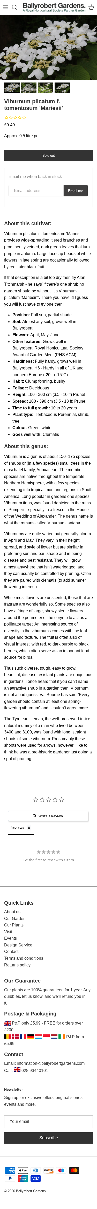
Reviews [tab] (17, 827)
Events (10, 938)
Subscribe (48, 1138)
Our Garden (15, 918)
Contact (11, 951)
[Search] (17, 7)
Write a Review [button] (51, 816)
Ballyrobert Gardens (31, 1191)
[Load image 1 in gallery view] (48, 47)
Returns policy (17, 965)
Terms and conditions (23, 958)
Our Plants (14, 925)
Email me (75, 191)
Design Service (18, 945)
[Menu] (5, 7)
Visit (8, 932)
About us (12, 912)
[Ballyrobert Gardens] (54, 7)
